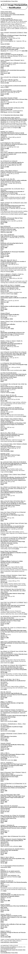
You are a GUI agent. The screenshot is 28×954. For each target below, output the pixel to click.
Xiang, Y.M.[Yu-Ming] (15, 501)
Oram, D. (3, 869)
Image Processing (5, 13)
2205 (6, 458)
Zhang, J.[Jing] (12, 444)
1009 (9, 327)
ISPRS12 (2, 767)
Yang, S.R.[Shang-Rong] (10, 666)
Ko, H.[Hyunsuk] (4, 384)
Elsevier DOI (3, 39)
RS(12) (2, 427)
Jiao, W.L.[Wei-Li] (14, 352)
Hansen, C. (8, 931)
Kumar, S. (3, 274)
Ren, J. (18, 679)
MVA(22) (3, 300)
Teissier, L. (3, 914)
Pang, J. (10, 679)
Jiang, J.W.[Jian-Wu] (14, 590)
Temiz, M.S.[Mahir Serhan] (7, 794)
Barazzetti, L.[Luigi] (5, 453)
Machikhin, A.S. (18, 407)
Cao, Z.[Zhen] (22, 590)
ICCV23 (2, 634)
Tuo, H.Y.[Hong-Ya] (5, 161)
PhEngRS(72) (3, 208)
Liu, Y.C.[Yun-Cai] (13, 161)
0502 (6, 832)
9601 (26, 50)
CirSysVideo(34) (4, 529)
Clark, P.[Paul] (4, 98)
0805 (6, 821)
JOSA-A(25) (3, 237)
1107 (7, 302)
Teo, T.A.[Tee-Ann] (16, 188)
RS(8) (2, 378)
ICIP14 (2, 728)
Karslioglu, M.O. (4, 131)
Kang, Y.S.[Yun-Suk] (5, 805)
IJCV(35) (2, 56)
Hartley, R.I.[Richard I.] (6, 53)
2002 (6, 438)
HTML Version (4, 73)
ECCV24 (2, 622)
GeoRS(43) (3, 137)
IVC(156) (3, 544)
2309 (6, 647)
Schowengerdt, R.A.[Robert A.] (16, 32)
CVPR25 (2, 608)
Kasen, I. (12, 342)
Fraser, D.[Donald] (5, 32)
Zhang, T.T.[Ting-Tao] (12, 512)
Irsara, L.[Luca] (13, 296)
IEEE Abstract (4, 138)
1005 (7, 779)
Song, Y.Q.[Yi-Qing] (13, 540)
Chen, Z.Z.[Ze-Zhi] (5, 77)
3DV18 (2, 683)
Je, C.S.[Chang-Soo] (5, 363)
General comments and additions (8, 947)
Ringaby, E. (3, 341)
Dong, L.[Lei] (3, 512)
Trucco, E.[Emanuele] (15, 60)
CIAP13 (2, 747)
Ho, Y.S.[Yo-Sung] (14, 805)
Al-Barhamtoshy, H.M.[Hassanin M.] (11, 712)
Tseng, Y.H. (8, 692)
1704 (8, 391)
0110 (18, 112)
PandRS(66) (3, 289)
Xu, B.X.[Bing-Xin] (11, 538)
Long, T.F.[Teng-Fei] (5, 352)
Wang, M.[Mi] (4, 285)
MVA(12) (3, 64)
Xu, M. (13, 432)
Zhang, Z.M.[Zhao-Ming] (6, 353)
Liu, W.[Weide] (19, 602)
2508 (6, 609)
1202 (6, 317)
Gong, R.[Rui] (4, 602)
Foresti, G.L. (21, 274)
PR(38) (2, 147)
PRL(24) (2, 81)
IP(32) (2, 466)
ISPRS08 (2, 800)
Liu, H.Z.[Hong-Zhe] (13, 537)
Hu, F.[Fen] (10, 285)
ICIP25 (2, 564)
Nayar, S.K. (10, 880)
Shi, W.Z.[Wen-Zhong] (6, 117)
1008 (8, 279)
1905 (8, 413)
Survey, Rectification (5, 451)
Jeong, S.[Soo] (23, 202)
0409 (6, 157)
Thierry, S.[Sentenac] (16, 772)
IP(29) (2, 437)
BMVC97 (3, 71)
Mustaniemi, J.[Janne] (17, 575)
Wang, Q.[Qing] (21, 641)
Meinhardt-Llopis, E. (12, 723)
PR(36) (2, 102)
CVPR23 (2, 646)
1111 (8, 811)
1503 (8, 359)
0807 (6, 801)
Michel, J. (20, 723)
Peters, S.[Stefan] (13, 474)
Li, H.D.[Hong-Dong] (12, 641)
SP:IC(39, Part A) (4, 367)
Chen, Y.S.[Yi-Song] (15, 142)
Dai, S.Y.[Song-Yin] (5, 540)
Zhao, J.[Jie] (3, 523)
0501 (8, 138)
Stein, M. (10, 18)
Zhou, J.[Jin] (3, 234)
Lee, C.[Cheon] (13, 815)
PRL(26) (2, 165)
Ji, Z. (6, 701)
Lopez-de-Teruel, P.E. (9, 849)
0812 (6, 309)
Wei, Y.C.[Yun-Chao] (20, 665)
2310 (6, 483)
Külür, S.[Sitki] (16, 794)
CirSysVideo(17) (4, 221)
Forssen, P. (14, 341)
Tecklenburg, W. (10, 825)
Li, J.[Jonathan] (16, 285)
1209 (6, 758)
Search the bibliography (6, 949)
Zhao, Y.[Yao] (7, 524)
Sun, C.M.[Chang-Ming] (6, 89)
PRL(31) (2, 278)
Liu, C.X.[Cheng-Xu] (14, 616)
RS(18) (2, 596)
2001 (6, 428)
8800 (9, 936)
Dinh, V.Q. (3, 395)
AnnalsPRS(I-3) (4, 757)
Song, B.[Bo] (6, 590)
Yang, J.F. (15, 260)
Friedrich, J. (11, 131)
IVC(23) (2, 173)
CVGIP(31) (10, 41)
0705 (11, 232)
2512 (6, 582)
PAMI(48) (3, 581)
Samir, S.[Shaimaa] (13, 711)
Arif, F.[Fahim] (4, 836)
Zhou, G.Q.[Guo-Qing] (17, 589)
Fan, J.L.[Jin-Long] (5, 444)
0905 (6, 265)
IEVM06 (2, 861)
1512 (8, 368)
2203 (8, 449)
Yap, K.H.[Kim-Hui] (11, 602)
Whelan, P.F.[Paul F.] (13, 170)
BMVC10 (3, 325)
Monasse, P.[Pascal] (5, 313)
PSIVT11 (2, 810)
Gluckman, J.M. (4, 880)
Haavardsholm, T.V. (5, 342)
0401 (20, 127)
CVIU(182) (3, 412)
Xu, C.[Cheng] (4, 538)
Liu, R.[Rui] (3, 513)
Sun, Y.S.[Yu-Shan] (9, 488)
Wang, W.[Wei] (22, 353)
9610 (6, 920)
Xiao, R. (2, 679)
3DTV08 (2, 819)
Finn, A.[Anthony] (5, 474)
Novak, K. (9, 46)
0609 (6, 247)
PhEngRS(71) (3, 194)
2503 (8, 545)
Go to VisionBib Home (6, 1)
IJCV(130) (3, 448)
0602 (6, 195)
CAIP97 (2, 908)
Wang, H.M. (3, 260)
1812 (6, 685)
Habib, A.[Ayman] (5, 204)
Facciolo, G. (5, 725)
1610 (6, 380)
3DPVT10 (3, 778)
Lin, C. (6, 432)
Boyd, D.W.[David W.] (5, 226)
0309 (8, 103)
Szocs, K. (7, 857)
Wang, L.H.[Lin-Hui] (5, 501)
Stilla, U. (7, 753)
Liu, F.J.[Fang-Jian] (21, 512)
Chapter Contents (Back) (6, 11)
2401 (7, 637)
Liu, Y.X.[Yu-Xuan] (12, 487)
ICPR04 (2, 155)
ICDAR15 (3, 718)
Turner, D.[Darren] (14, 418)
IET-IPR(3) (3, 264)
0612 (8, 845)
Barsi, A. (12, 857)
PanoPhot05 (3, 831)
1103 (8, 291)
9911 (9, 57)
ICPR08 (2, 307)
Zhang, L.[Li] (20, 487)
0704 (6, 209)
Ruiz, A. (2, 849)
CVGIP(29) (3, 38)
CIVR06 (2, 254)
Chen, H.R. (3, 692)
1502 (6, 729)
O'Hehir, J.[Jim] (4, 476)
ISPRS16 (2, 696)
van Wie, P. (3, 18)
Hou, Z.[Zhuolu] (4, 487)
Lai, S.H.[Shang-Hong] (17, 783)
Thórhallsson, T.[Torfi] (5, 893)
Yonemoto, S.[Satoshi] (6, 743)
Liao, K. (2, 432)
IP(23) (2, 346)
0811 (6, 239)
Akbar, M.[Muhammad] (13, 836)
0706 (6, 222)
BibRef (2, 30)
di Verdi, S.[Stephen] (18, 733)
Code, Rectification (5, 319)
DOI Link (3, 57)
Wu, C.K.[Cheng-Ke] (13, 77)
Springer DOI (4, 66)
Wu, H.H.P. (3, 179)
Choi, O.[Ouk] (21, 384)
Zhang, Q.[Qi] (4, 641)
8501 (11, 39)
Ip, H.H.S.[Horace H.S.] (6, 142)
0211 (8, 82)
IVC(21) (2, 92)
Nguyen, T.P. (8, 395)
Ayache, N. (3, 931)
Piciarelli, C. (15, 274)
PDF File (2, 790)
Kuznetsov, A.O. (4, 407)
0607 (8, 256)
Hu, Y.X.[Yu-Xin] (20, 502)
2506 (8, 557)
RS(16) (2, 518)
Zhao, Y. (9, 432)
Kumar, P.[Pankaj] (22, 474)
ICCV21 (2, 657)
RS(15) (2, 481)
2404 (6, 519)
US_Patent (3, 230)
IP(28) (2, 399)
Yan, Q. (14, 679)
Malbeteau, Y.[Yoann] (11, 420)
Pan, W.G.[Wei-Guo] (20, 538)
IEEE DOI (3, 157)
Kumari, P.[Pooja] (4, 551)
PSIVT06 (2, 843)
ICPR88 (2, 935)
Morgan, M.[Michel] (5, 202)
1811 (6, 400)
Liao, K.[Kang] (4, 627)
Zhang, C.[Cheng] (23, 537)
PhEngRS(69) (3, 122)
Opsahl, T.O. (19, 341)
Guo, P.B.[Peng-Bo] (5, 616)
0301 (8, 94)
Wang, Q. (10, 701)
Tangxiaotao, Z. (9, 762)
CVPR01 (2, 885)
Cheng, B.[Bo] (16, 353)
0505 (8, 148)
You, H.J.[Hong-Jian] (11, 502)
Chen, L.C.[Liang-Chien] (6, 188)
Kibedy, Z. (3, 857)
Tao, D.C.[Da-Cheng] (6, 445)
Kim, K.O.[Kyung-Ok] (15, 202)
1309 (8, 749)
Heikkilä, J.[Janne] (11, 576)
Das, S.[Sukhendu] (13, 551)
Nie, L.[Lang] (10, 627)
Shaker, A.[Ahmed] (15, 117)
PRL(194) (3, 555)
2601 (6, 565)
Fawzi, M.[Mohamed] (6, 709)
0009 (9, 900)
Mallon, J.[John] (4, 170)
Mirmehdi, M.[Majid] (12, 98)
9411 (6, 927)
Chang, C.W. (9, 260)
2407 (6, 530)
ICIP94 (2, 925)
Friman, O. (8, 341)
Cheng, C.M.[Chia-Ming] (6, 783)
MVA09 (2, 789)
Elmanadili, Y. (4, 46)
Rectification (12, 13)
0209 (9, 73)
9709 (8, 910)
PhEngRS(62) (3, 50)
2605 (6, 597)
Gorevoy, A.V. (11, 407)
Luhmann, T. (3, 825)
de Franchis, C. (4, 723)
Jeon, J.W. (14, 395)
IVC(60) (2, 389)
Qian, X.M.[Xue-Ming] (9, 618)
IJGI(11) (2, 456)
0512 (6, 184)
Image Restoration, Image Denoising (9, 942)
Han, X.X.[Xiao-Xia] (18, 488)
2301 (6, 467)
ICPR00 (2, 897)
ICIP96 (2, 918)
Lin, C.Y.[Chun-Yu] (18, 627)
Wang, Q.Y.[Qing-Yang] (6, 589)
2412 (8, 623)
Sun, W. (6, 679)
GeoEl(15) (3, 21)
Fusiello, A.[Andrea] (5, 60)
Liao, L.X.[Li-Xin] (19, 651)
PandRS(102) (3, 357)
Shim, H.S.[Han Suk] (13, 384)
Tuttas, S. (3, 753)
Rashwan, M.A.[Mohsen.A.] (17, 709)
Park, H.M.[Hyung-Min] (15, 363)
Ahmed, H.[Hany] (5, 711)
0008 (8, 66)
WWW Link (3, 232)
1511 (6, 719)
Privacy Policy (14, 1)
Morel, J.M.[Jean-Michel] (16, 321)
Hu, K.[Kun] (3, 372)
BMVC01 (3, 110)
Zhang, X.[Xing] (4, 592)
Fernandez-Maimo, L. (20, 849)
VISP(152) (3, 183)
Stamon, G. (8, 914)
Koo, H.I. (2, 331)
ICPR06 (2, 246)
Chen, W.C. (12, 179)
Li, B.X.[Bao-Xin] (10, 234)
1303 (6, 337)
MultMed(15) (4, 335)
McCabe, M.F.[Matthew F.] (7, 421)
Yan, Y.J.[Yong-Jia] (5, 537)
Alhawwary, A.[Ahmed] (6, 575)
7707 (5, 30)
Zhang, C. (3, 701)
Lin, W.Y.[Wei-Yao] (8, 652)
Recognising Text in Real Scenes (12, 115)
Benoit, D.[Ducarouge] (6, 772)
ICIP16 (2, 704)
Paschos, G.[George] (5, 904)
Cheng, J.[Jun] (7, 604)
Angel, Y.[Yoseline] (5, 418)
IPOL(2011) (3, 316)
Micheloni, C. (8, 274)
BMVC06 (3, 851)
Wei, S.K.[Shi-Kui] (11, 523)
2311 (6, 497)
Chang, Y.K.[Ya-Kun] (19, 523)
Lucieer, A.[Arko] (20, 420)
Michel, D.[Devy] (9, 773)
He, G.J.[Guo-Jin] (22, 352)
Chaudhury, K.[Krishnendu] (7, 733)
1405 (6, 348)
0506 (8, 166)
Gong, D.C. (3, 762)
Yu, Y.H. (7, 179)
